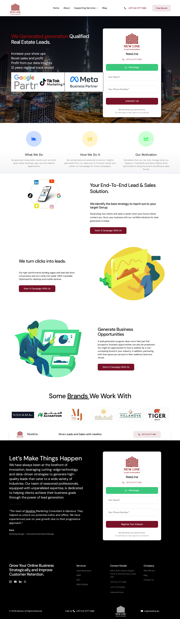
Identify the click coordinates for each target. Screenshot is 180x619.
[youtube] (15, 582)
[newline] (15, 3)
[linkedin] (20, 582)
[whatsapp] (25, 582)
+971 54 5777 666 (118, 582)
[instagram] (10, 582)
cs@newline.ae (117, 592)
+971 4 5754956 (117, 587)
